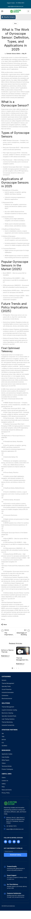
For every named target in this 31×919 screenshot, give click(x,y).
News (15, 23)
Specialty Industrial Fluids (9, 716)
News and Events (7, 789)
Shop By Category (9, 17)
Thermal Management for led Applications (22, 660)
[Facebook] (5, 841)
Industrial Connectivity (8, 725)
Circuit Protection (6, 689)
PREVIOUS (6, 630)
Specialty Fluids (6, 686)
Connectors (5, 695)
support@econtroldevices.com (15, 6)
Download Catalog (15, 854)
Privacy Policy (6, 792)
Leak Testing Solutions (8, 719)
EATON (4, 739)
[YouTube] (14, 841)
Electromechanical (7, 698)
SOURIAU (4, 745)
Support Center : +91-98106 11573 (15, 3)
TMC (3, 736)
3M (3, 733)
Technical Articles (7, 766)
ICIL (3, 742)
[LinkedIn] (18, 841)
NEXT (25, 630)
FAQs (3, 786)
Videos (4, 763)
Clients (4, 777)
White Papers (5, 760)
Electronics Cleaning (7, 713)
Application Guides (7, 754)
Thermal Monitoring (7, 722)
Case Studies (5, 757)
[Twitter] (9, 841)
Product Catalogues (7, 769)
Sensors (4, 680)
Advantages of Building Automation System (22, 635)
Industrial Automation (8, 692)
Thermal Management (8, 683)
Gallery (4, 783)
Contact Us (5, 780)
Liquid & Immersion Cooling (9, 710)
